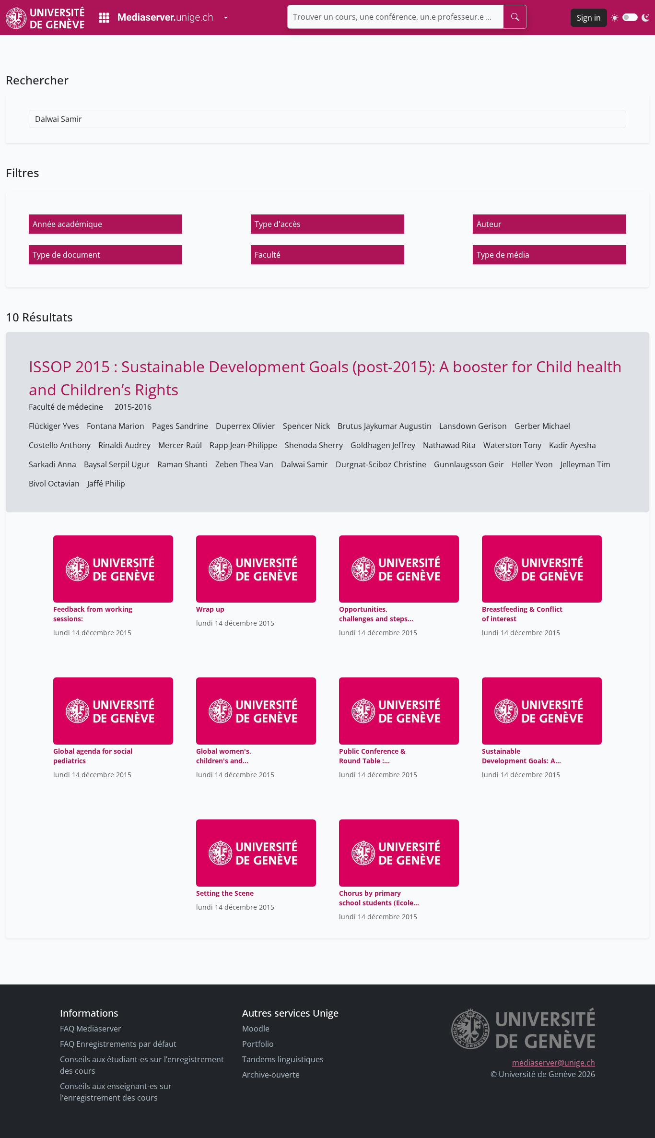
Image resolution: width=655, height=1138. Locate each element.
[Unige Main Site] (45, 17)
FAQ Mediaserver (90, 1028)
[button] (105, 224)
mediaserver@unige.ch (553, 1062)
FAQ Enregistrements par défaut (118, 1044)
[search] (514, 16)
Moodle (255, 1028)
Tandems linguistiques (283, 1059)
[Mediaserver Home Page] (156, 17)
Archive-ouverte (271, 1074)
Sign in (589, 17)
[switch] (630, 17)
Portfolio (258, 1044)
